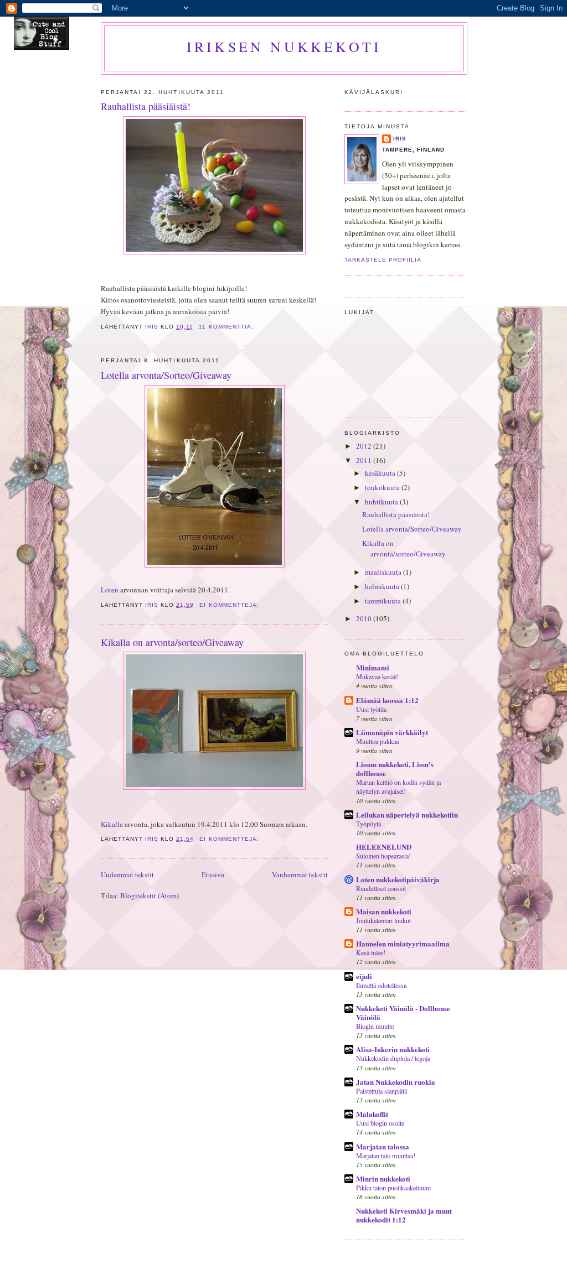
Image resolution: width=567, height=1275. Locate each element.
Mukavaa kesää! (377, 676)
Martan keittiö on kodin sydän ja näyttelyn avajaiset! (398, 786)
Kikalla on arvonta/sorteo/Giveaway (172, 642)
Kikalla (112, 824)
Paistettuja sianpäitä (381, 1090)
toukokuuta (383, 487)
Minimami (372, 667)
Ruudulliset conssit (381, 888)
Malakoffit (372, 1114)
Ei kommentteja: (230, 605)
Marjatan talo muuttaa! (385, 1155)
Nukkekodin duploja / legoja (393, 1058)
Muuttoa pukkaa (377, 741)
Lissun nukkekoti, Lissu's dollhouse (395, 768)
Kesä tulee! (370, 952)
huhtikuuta (382, 502)
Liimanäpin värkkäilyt (392, 732)
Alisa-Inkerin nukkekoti (393, 1049)
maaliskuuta (384, 572)
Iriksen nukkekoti (284, 46)
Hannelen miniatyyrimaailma (403, 943)
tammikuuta (384, 601)
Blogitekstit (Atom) (149, 896)
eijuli (364, 976)
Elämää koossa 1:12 (387, 700)
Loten (109, 590)
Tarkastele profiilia (382, 260)
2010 (364, 618)
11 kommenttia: (227, 327)
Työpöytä (368, 823)
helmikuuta (383, 586)
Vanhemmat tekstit (300, 875)
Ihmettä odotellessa (381, 985)
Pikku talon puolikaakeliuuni (393, 1187)
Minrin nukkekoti (383, 1178)
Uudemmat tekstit (127, 875)
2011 (364, 460)
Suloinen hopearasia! (383, 855)
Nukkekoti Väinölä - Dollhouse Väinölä (403, 1012)
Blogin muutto (375, 1026)
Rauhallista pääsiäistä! (145, 106)
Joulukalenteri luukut (383, 920)
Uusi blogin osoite (380, 1122)
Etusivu (213, 875)
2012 (364, 446)
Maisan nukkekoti (383, 911)
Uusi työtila (371, 709)
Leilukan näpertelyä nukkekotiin (407, 814)
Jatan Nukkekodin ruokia (395, 1081)
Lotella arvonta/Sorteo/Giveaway (166, 375)
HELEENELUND (383, 846)
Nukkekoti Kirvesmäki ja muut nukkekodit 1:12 (404, 1215)
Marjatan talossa (382, 1146)
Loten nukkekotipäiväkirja (398, 879)
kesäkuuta (381, 473)
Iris (399, 139)
